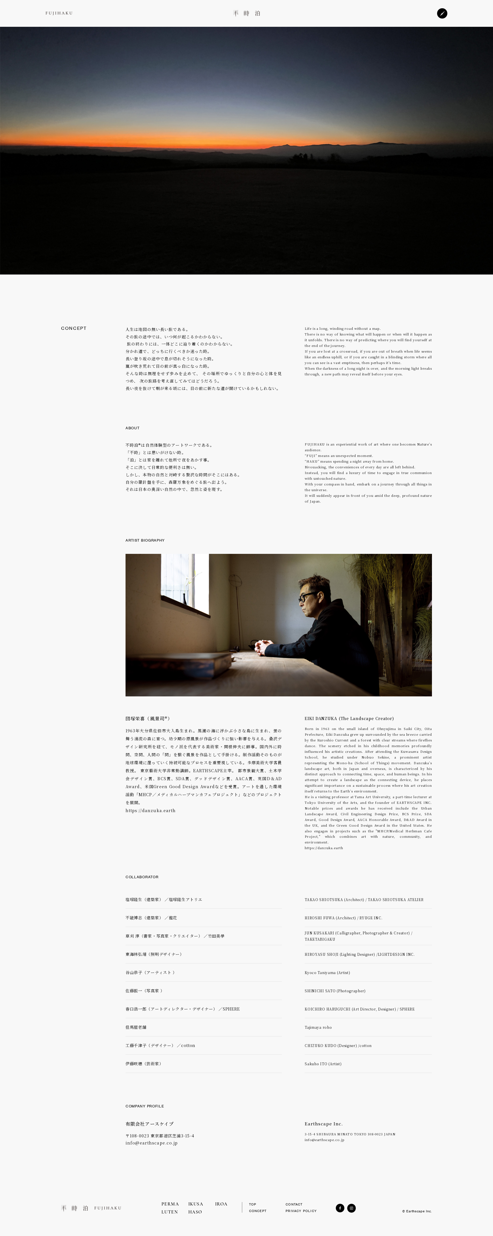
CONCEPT (257, 1211)
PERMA (170, 1204)
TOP (252, 1204)
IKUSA (195, 1204)
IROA (221, 1204)
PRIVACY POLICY (301, 1211)
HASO (195, 1212)
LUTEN (169, 1212)
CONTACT (294, 1204)
